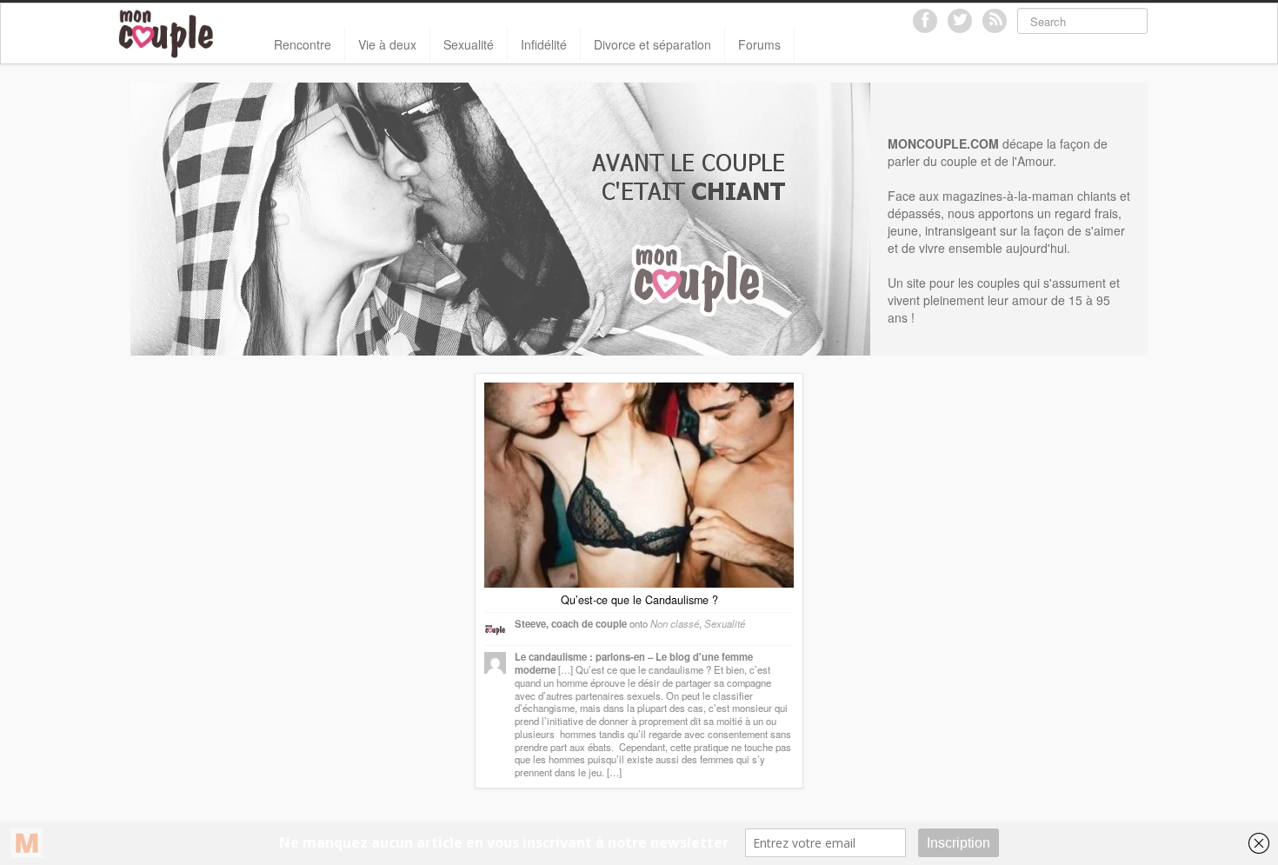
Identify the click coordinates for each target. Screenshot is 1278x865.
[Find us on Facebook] (925, 21)
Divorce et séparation (652, 44)
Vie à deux (387, 44)
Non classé (674, 623)
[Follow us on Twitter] (960, 21)
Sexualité (468, 44)
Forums (759, 44)
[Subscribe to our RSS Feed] (994, 21)
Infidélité (544, 44)
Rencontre (302, 44)
